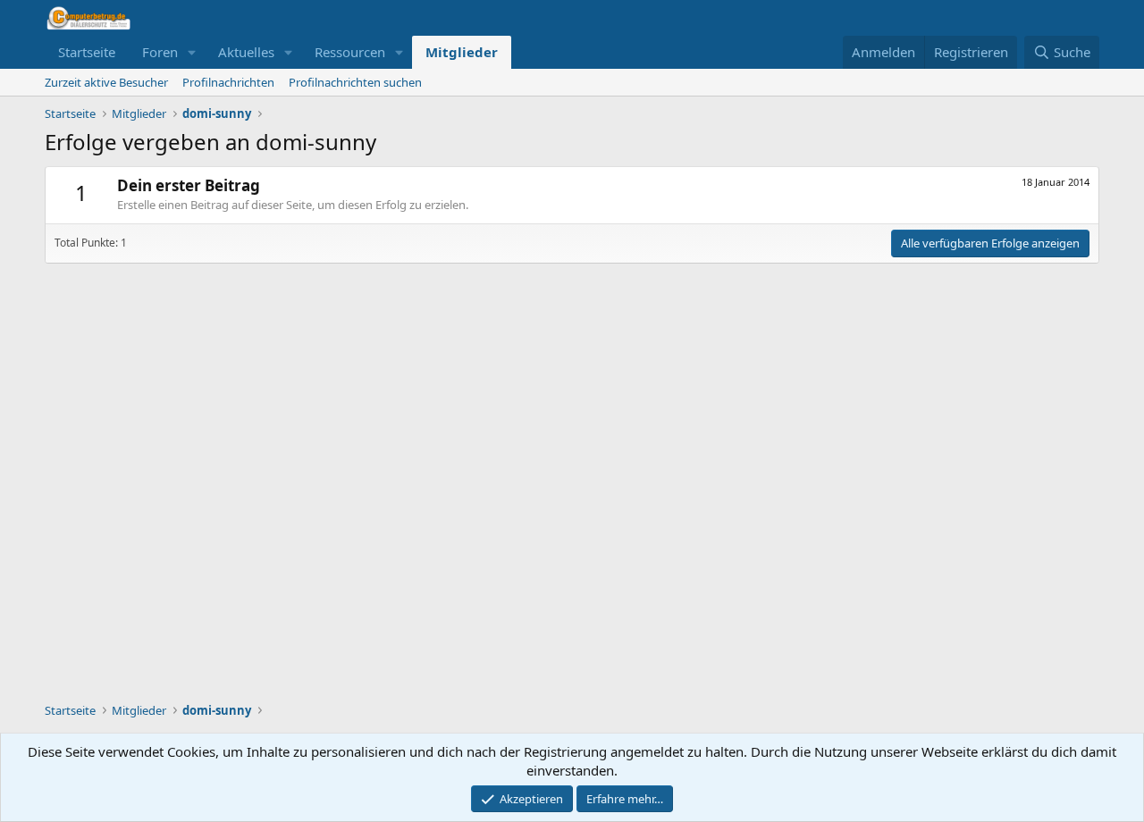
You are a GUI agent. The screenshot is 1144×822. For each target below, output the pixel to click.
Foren (160, 52)
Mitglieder (461, 52)
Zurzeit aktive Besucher (106, 82)
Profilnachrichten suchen (355, 82)
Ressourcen (350, 52)
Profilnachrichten (228, 82)
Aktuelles (246, 52)
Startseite (86, 52)
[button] (192, 52)
